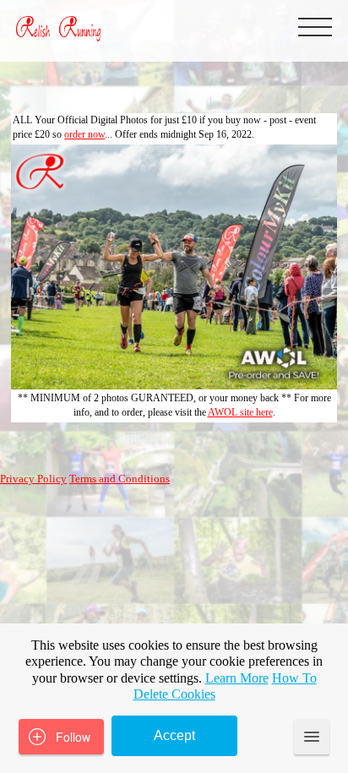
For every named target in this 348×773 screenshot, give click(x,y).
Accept (174, 735)
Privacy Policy (33, 479)
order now (84, 134)
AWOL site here (240, 412)
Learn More (237, 678)
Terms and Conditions (119, 479)
